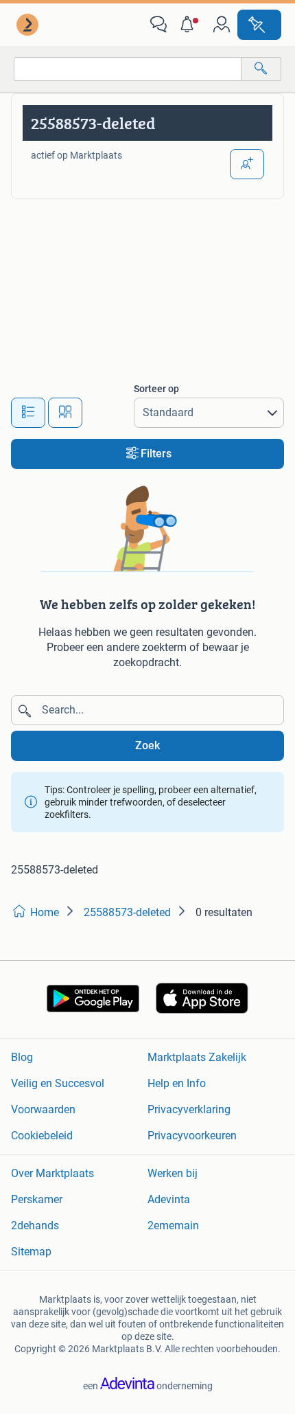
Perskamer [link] (36, 1199)
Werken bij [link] (173, 1173)
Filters (156, 453)
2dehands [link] (35, 1225)
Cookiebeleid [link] (42, 1135)
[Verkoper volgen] (247, 164)
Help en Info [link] (177, 1083)
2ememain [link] (173, 1225)
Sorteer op (156, 388)
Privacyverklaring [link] (189, 1109)
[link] (29, 25)
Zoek (147, 745)
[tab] (28, 413)
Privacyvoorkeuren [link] (192, 1135)
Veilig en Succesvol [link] (57, 1083)
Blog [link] (22, 1057)
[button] (190, 25)
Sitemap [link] (31, 1251)
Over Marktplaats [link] (52, 1173)
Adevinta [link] (169, 1199)
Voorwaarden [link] (43, 1109)
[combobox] (127, 69)
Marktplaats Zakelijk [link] (197, 1057)
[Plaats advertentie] (259, 25)
